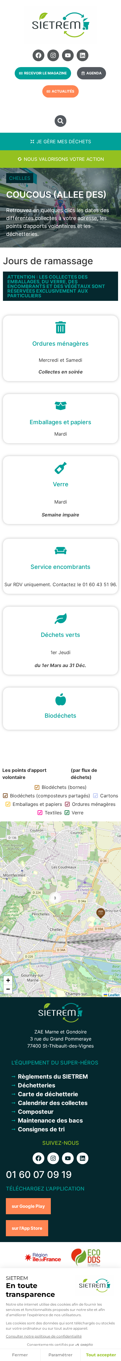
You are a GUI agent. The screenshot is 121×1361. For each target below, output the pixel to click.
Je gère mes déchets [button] (63, 141)
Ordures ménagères (93, 804)
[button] (60, 121)
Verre (77, 813)
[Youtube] (68, 55)
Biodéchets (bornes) (64, 787)
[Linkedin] (82, 55)
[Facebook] (38, 55)
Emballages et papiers (37, 804)
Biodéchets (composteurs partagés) (50, 796)
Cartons (109, 796)
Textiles (53, 813)
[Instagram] (53, 55)
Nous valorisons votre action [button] (64, 159)
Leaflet (113, 994)
